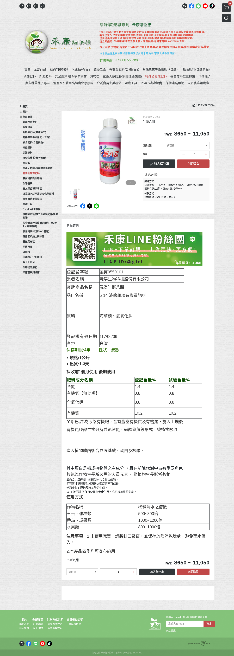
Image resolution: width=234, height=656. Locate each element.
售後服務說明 (55, 628)
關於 (24, 619)
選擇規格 (147, 145)
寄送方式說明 (55, 624)
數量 (145, 154)
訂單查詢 (38, 624)
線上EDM (38, 628)
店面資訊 (24, 628)
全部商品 (37, 619)
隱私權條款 (75, 624)
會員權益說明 (75, 619)
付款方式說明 (55, 619)
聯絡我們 (24, 624)
